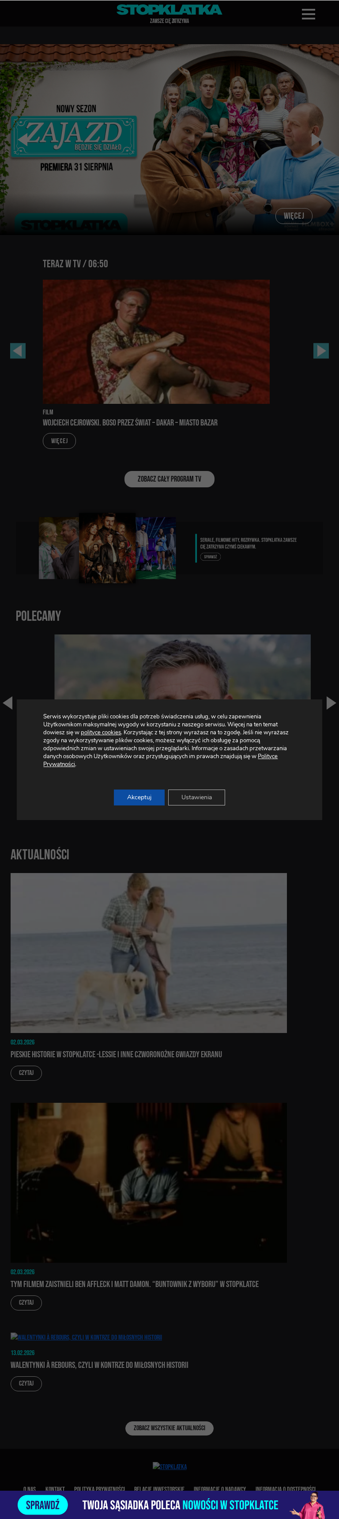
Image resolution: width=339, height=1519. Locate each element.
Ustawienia (196, 797)
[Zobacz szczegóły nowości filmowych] (169, 1505)
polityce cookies (101, 733)
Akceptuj (139, 797)
